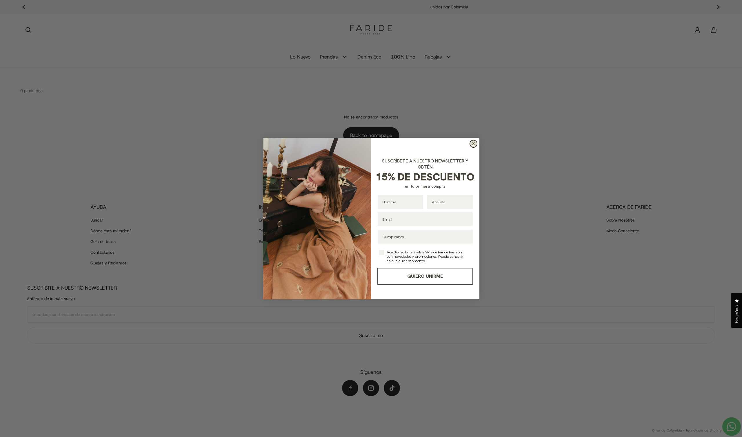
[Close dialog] (473, 143)
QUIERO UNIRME (425, 276)
